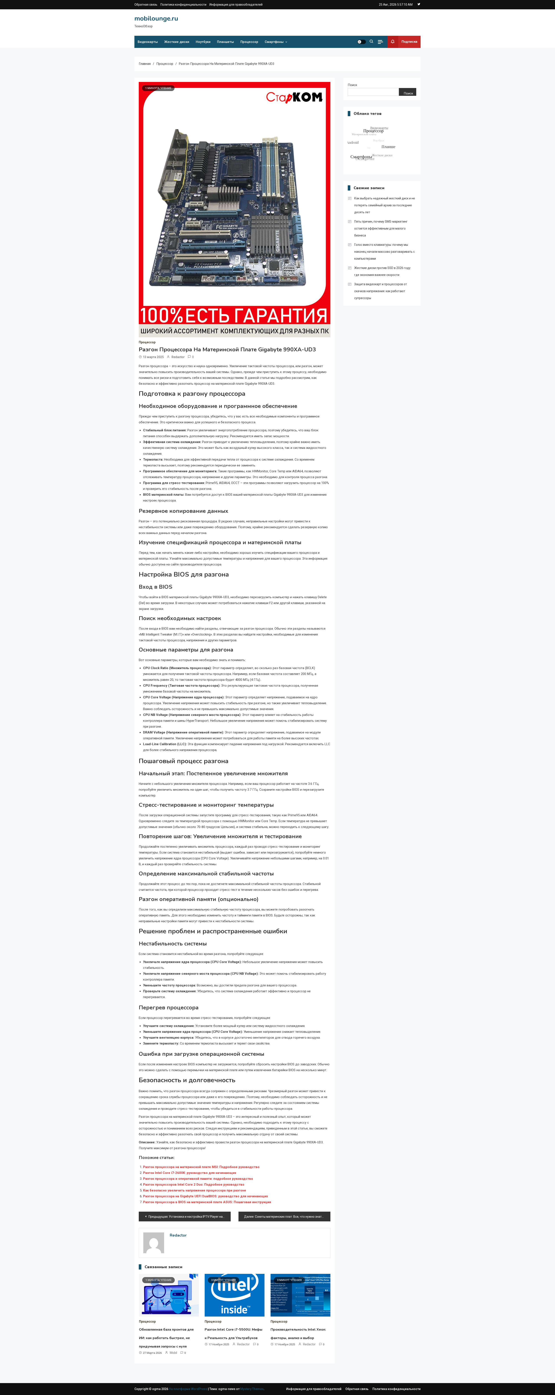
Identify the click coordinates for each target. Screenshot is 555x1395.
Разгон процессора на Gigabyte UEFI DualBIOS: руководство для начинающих (205, 1196)
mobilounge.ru (156, 18)
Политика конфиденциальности (183, 4)
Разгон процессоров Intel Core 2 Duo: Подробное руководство (193, 1184)
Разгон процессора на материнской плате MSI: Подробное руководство (201, 1167)
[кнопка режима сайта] (361, 42)
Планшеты (225, 42)
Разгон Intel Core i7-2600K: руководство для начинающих (189, 1173)
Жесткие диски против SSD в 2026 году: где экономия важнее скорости (382, 271)
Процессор (249, 42)
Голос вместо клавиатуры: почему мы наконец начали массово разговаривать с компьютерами (384, 251)
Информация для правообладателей (236, 4)
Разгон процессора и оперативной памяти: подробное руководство (198, 1179)
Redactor (178, 357)
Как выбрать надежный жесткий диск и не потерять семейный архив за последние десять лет (384, 205)
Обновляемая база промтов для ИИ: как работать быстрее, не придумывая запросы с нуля (166, 1338)
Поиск (352, 85)
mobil (173, 1352)
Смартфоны (274, 42)
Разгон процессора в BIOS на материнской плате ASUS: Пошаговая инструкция (207, 1202)
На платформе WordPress (188, 1389)
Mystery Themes (252, 1389)
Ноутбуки (203, 42)
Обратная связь (145, 4)
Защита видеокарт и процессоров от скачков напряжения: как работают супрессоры (380, 291)
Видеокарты (148, 42)
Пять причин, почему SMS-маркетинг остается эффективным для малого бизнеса (381, 228)
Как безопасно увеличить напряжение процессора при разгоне (194, 1190)
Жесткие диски (176, 42)
